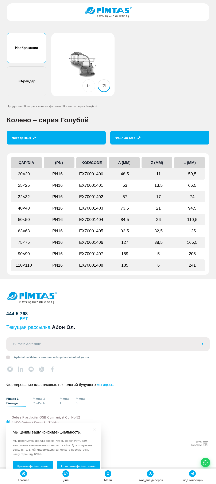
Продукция (14, 106)
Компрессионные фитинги (42, 106)
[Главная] (108, 12)
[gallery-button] (88, 85)
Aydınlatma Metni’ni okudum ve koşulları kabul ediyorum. (52, 357)
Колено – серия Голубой (80, 106)
